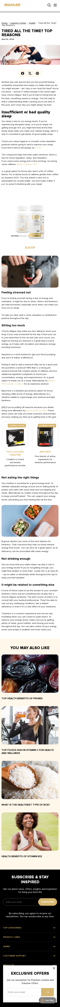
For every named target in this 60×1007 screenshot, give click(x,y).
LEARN (6, 946)
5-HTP (38, 147)
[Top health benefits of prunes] (30, 674)
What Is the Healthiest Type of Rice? (26, 804)
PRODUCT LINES (11, 937)
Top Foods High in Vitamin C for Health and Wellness (28, 752)
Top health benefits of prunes (22, 698)
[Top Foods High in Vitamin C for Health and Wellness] (30, 726)
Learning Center (18, 23)
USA (6, 2)
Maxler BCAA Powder (36, 410)
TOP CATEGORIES (12, 927)
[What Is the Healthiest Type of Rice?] (30, 781)
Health (32, 23)
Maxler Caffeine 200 (27, 164)
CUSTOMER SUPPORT (14, 955)
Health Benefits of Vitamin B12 (22, 856)
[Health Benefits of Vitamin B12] (30, 832)
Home (5, 23)
